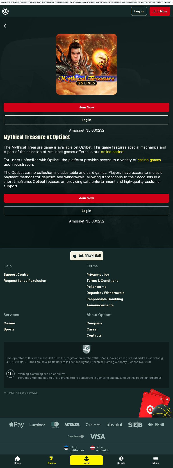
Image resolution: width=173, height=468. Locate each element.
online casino (112, 151)
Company (94, 323)
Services (11, 314)
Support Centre (16, 274)
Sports (9, 329)
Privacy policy (97, 274)
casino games (149, 160)
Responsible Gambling (104, 299)
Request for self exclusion (25, 280)
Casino (9, 323)
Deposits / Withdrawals (105, 293)
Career (92, 329)
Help (8, 266)
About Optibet (99, 314)
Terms (92, 266)
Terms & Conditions (102, 280)
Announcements (100, 305)
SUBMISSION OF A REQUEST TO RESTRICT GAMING (148, 2)
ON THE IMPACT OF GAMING (108, 2)
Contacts (94, 335)
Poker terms (96, 287)
